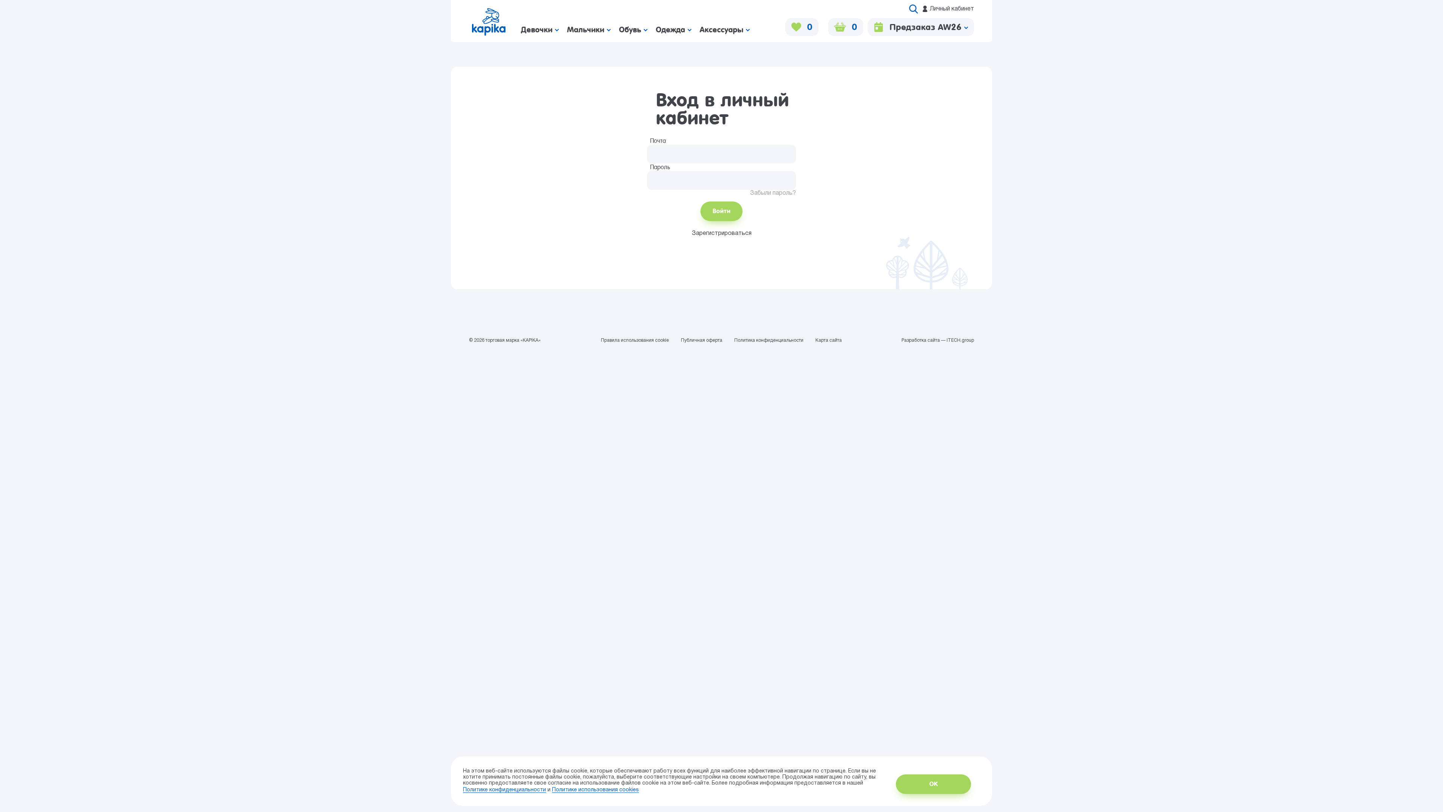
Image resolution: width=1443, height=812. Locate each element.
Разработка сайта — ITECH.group (937, 340)
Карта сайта (828, 340)
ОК (933, 784)
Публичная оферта (701, 340)
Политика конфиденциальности (768, 340)
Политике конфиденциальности (504, 790)
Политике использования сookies (595, 790)
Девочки (538, 29)
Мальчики (587, 29)
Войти (721, 211)
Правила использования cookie (635, 340)
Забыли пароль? (773, 193)
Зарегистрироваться (722, 233)
